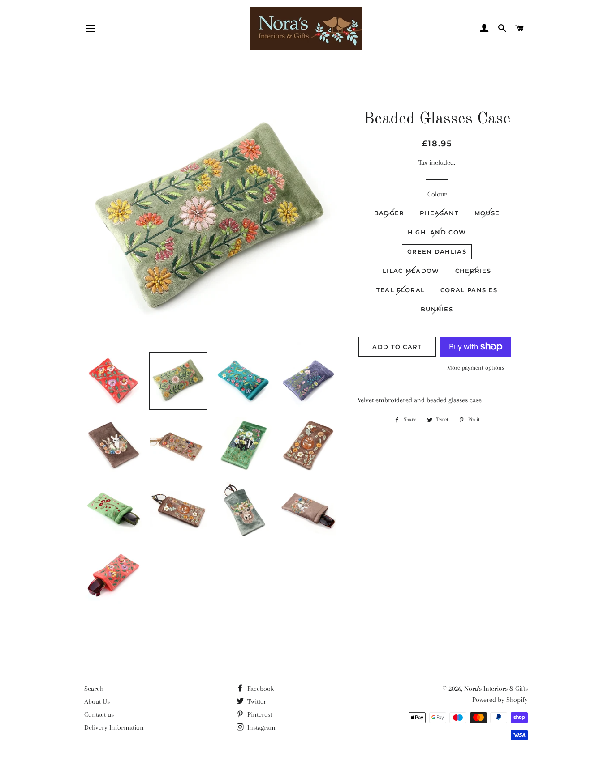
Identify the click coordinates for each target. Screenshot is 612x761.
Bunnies (437, 309)
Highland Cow (437, 232)
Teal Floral (400, 289)
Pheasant (439, 213)
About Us (97, 701)
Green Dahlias (436, 251)
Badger (389, 213)
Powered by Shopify (500, 700)
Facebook (260, 688)
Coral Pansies (468, 289)
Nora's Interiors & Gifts (496, 688)
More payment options (475, 367)
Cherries (473, 270)
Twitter (256, 701)
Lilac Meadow (411, 270)
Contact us (99, 714)
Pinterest (259, 714)
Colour (437, 194)
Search (93, 688)
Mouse (487, 213)
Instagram (261, 727)
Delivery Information (114, 727)
